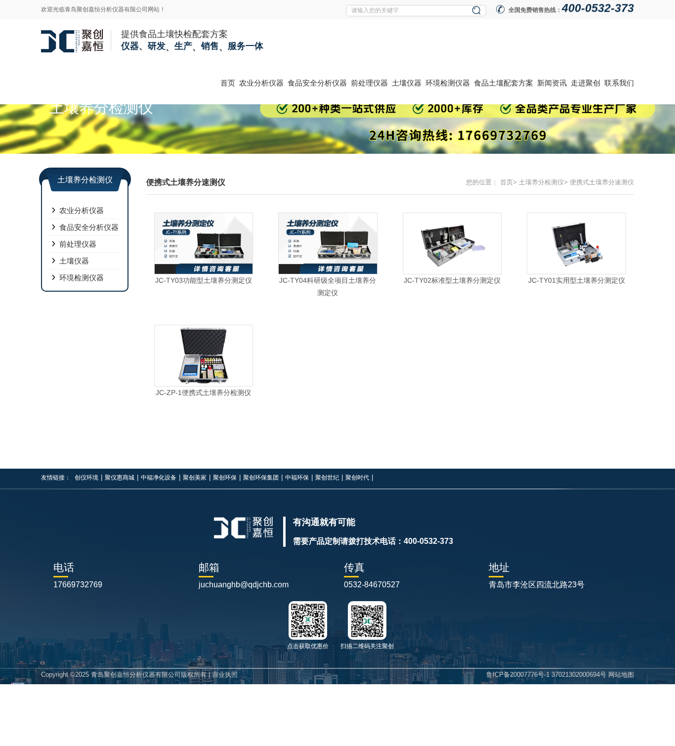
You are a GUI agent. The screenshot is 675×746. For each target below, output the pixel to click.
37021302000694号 (578, 674)
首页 (227, 83)
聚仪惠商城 (119, 477)
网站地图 (621, 674)
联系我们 (619, 83)
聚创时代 (357, 477)
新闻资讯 (552, 83)
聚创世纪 (327, 477)
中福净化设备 (158, 477)
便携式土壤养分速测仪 (602, 182)
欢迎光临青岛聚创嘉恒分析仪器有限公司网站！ (103, 9)
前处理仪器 (369, 83)
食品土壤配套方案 (503, 83)
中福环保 (297, 477)
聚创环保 (225, 477)
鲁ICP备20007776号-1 (517, 674)
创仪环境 (86, 477)
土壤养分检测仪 (541, 182)
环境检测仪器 (447, 83)
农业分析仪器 (261, 83)
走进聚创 (585, 83)
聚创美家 (195, 477)
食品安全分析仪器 (317, 83)
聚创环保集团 (261, 477)
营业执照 (225, 674)
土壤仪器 (407, 83)
